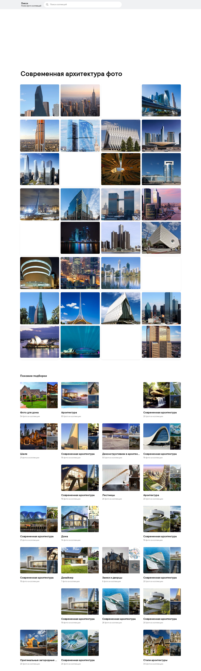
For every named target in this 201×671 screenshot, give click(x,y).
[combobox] (85, 4)
